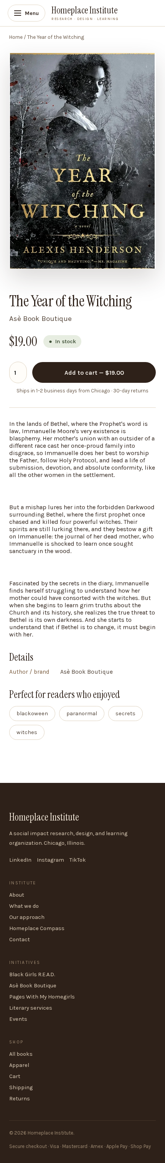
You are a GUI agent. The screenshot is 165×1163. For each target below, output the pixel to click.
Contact (19, 939)
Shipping (21, 1087)
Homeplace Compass (36, 928)
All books (21, 1054)
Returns (19, 1098)
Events (18, 1019)
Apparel (19, 1065)
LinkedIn (20, 860)
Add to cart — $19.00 (94, 372)
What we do (24, 906)
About (16, 895)
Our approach (27, 917)
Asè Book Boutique (32, 985)
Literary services (30, 1008)
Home (16, 37)
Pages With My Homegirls (42, 997)
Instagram (50, 860)
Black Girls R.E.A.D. (32, 974)
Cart (14, 1076)
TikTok (77, 860)
